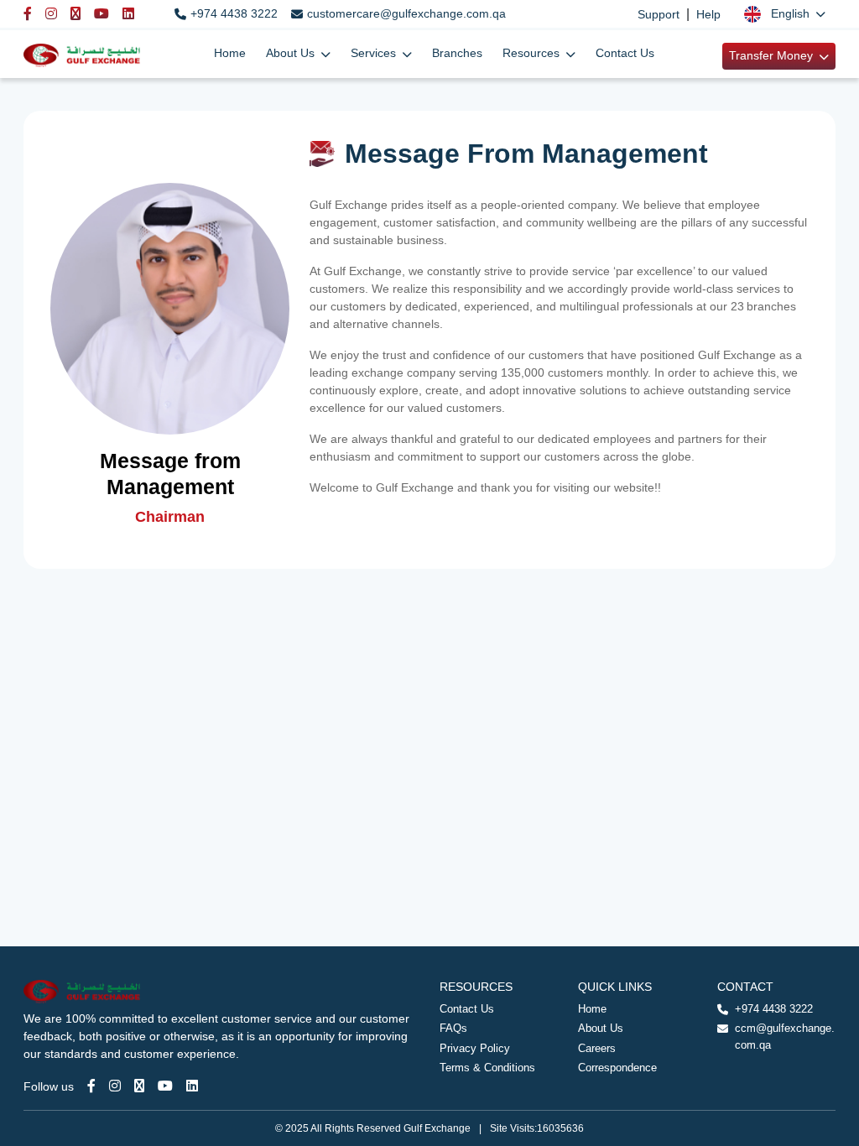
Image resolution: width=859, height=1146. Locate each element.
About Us (600, 1028)
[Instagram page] (115, 1086)
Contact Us (625, 53)
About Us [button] (292, 53)
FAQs (453, 1028)
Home (230, 53)
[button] (785, 14)
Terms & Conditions (487, 1067)
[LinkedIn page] (192, 1086)
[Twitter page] (139, 1086)
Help (708, 14)
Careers (597, 1048)
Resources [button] (532, 53)
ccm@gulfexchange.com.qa (785, 1036)
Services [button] (375, 53)
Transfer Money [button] (772, 55)
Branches (457, 53)
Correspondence (617, 1067)
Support (658, 14)
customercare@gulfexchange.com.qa (406, 13)
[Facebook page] (91, 1086)
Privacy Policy (475, 1048)
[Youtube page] (165, 1086)
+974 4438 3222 (234, 13)
